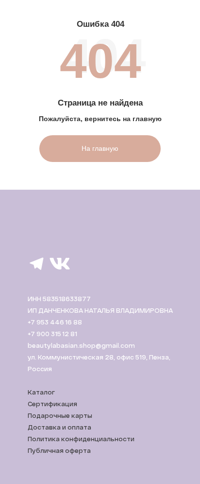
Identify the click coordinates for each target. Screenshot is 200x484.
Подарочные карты (60, 415)
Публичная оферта (59, 450)
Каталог (41, 392)
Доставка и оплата (59, 427)
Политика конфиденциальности (81, 438)
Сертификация (52, 403)
